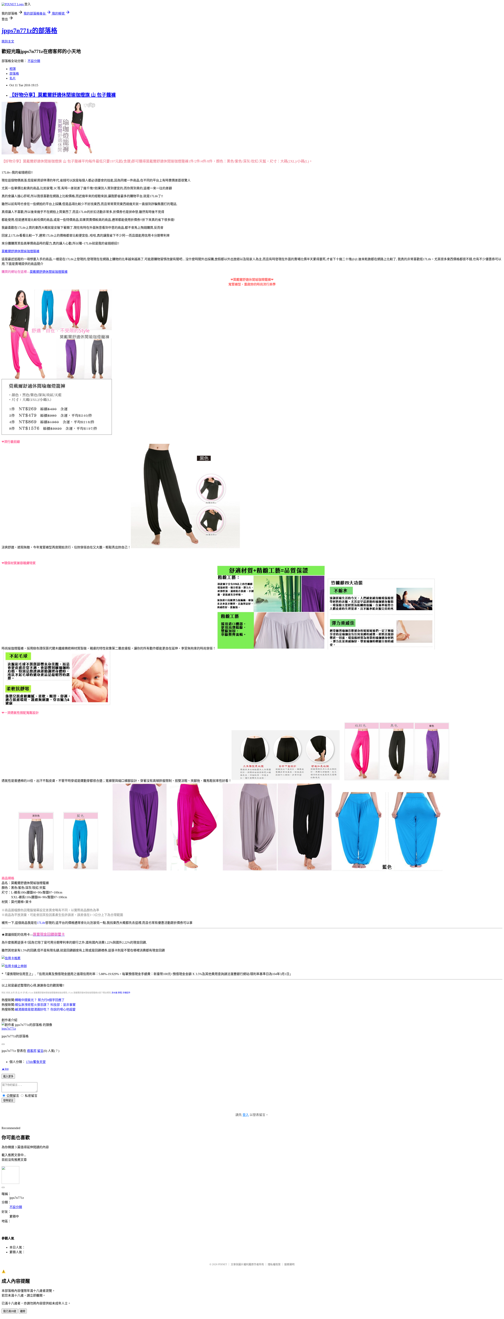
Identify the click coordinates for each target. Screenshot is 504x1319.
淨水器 (114, 993)
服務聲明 (289, 1264)
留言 (40, 1050)
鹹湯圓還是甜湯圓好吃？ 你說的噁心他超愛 (45, 1009)
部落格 (14, 73)
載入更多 (8, 1076)
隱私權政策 (274, 1264)
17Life (41, 922)
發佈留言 (8, 1100)
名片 (12, 78)
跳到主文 (8, 41)
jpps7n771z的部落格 (29, 30)
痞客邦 (31, 1050)
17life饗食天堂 (36, 1062)
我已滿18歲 (9, 1311)
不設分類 (34, 61)
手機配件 (126, 993)
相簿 (12, 69)
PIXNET (222, 1264)
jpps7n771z (9, 1028)
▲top (5, 1068)
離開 (22, 1311)
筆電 (120, 993)
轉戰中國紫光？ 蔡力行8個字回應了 (40, 1000)
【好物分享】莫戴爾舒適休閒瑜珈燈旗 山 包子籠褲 (62, 95)
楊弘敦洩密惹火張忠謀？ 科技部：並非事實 (45, 1004)
